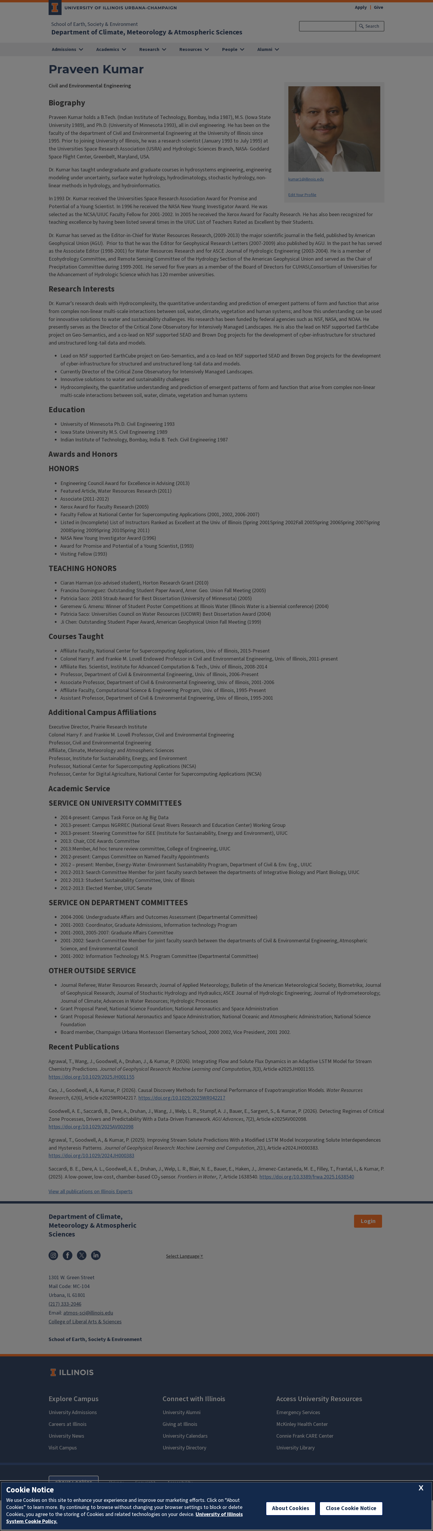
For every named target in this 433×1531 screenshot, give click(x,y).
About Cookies (290, 1508)
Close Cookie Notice (351, 1508)
